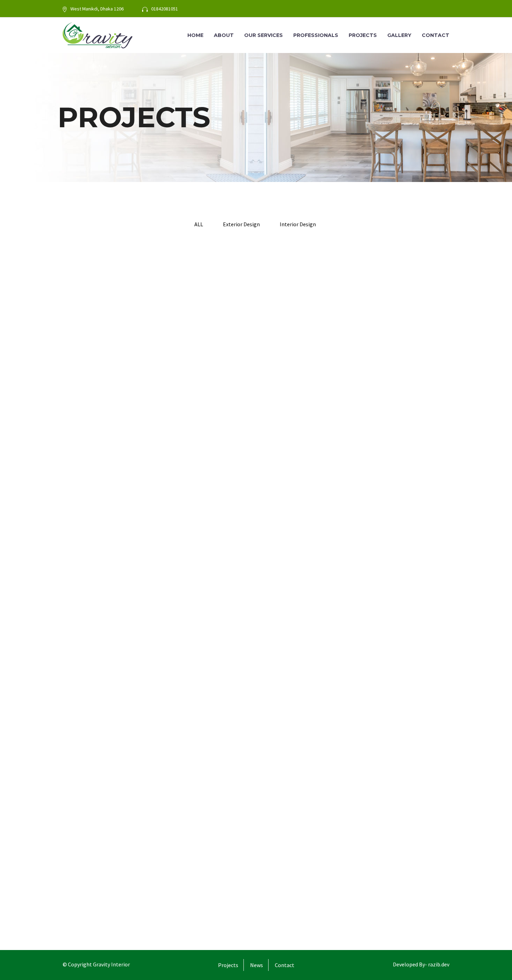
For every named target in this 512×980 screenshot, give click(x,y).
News (256, 965)
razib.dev (438, 964)
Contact (435, 35)
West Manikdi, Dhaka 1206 (97, 9)
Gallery (399, 35)
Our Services (263, 35)
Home (195, 35)
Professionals (315, 35)
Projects (363, 35)
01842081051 (164, 9)
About (224, 35)
